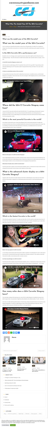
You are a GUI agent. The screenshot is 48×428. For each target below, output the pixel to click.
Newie (9, 36)
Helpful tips (21, 413)
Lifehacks (27, 413)
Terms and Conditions (9, 405)
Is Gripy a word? (41, 350)
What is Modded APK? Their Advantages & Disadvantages (16, 380)
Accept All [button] (13, 425)
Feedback (7, 399)
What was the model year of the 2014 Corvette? (20, 39)
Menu (5, 19)
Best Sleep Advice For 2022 (10, 383)
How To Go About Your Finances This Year (13, 385)
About (6, 397)
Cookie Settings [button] (5, 425)
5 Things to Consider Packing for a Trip (12, 377)
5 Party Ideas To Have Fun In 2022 (11, 388)
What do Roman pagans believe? (10, 350)
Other (40, 413)
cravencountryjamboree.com (24, 3)
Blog (4, 34)
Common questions (12, 413)
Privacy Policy (7, 402)
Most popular (34, 413)
